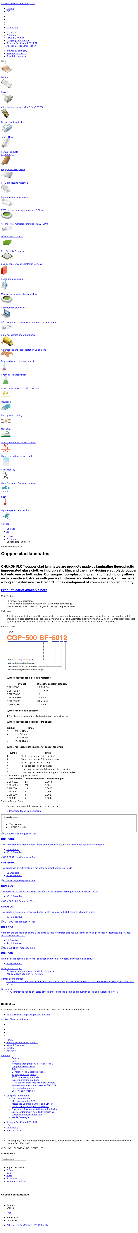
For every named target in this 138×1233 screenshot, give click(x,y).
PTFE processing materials (25, 1077)
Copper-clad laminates (23, 1066)
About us (11, 1050)
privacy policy (13, 1130)
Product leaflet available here (24, 590)
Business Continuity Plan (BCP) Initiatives (33, 1112)
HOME (9, 1039)
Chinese (27, 1225)
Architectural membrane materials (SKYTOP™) (35, 1085)
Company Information (17, 40)
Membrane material (16, 1181)
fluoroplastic (12, 1178)
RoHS (9, 1175)
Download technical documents (25, 811)
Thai (8, 1212)
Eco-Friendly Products (23, 1090)
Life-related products (23, 1088)
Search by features (16, 56)
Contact (10, 528)
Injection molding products (25, 1080)
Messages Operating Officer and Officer (32, 1103)
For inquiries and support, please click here (28, 1014)
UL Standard (17, 824)
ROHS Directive (19, 827)
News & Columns (15, 37)
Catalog (10, 8)
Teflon (9, 1170)
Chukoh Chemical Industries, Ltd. (18, 3)
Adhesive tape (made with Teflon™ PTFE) (33, 1063)
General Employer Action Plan (27, 1114)
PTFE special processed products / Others (33, 1082)
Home (9, 536)
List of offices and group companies (30, 1106)
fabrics (15, 1058)
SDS (8, 1172)
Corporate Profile (21, 1098)
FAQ (8, 11)
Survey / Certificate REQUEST (21, 43)
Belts (14, 1061)
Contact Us (12, 27)
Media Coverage (20, 1117)
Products (11, 32)
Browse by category (16, 50)
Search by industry (16, 53)
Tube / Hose (18, 1069)
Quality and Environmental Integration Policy (34, 1109)
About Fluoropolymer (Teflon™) (22, 45)
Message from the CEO (24, 1101)
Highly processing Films (24, 1074)
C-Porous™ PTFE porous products (29, 1071)
